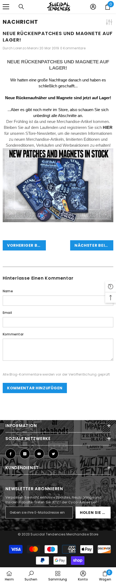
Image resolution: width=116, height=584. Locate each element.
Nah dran (111, 19)
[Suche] (21, 7)
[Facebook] (10, 454)
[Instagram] (25, 454)
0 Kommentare (73, 48)
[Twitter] (53, 454)
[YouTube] (39, 454)
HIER (107, 127)
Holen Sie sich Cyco (95, 512)
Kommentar (13, 334)
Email (7, 312)
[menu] (6, 7)
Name (8, 291)
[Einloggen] (93, 6)
